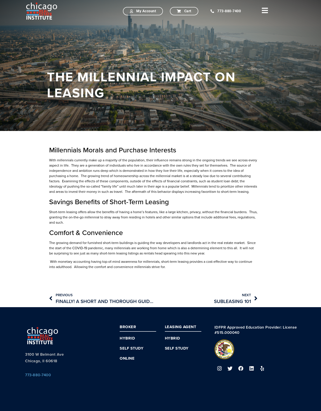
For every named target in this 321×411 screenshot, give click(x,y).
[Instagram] (219, 369)
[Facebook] (241, 369)
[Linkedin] (252, 369)
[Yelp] (262, 369)
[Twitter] (230, 369)
